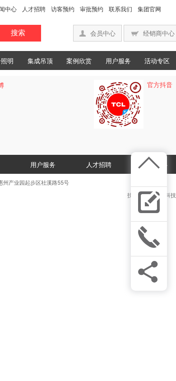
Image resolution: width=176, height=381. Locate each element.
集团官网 (149, 9)
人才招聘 (34, 9)
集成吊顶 (40, 61)
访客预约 (62, 9)
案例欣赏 (79, 61)
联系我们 (120, 9)
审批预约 (91, 9)
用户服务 (118, 61)
